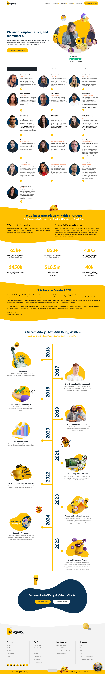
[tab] (22, 69)
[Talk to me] (97, 667)
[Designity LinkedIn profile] (8, 665)
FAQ (81, 653)
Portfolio (9, 650)
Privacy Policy (24, 672)
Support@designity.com (86, 659)
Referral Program (84, 650)
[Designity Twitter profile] (21, 665)
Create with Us (60, 648)
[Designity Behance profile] (27, 665)
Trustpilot (93, 257)
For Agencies (37, 659)
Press (8, 659)
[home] (11, 3)
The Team (9, 648)
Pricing (36, 653)
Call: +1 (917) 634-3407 (86, 656)
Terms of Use (15, 672)
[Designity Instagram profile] (17, 665)
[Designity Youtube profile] (11, 665)
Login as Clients (38, 645)
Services (36, 650)
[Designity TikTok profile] (24, 665)
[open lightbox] (78, 41)
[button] (48, 3)
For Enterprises (38, 662)
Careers (9, 656)
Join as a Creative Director (63, 650)
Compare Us (37, 656)
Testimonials (83, 648)
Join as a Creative (61, 653)
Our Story (9, 645)
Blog (81, 645)
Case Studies (10, 653)
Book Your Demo (38, 648)
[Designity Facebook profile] (14, 665)
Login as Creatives (61, 645)
